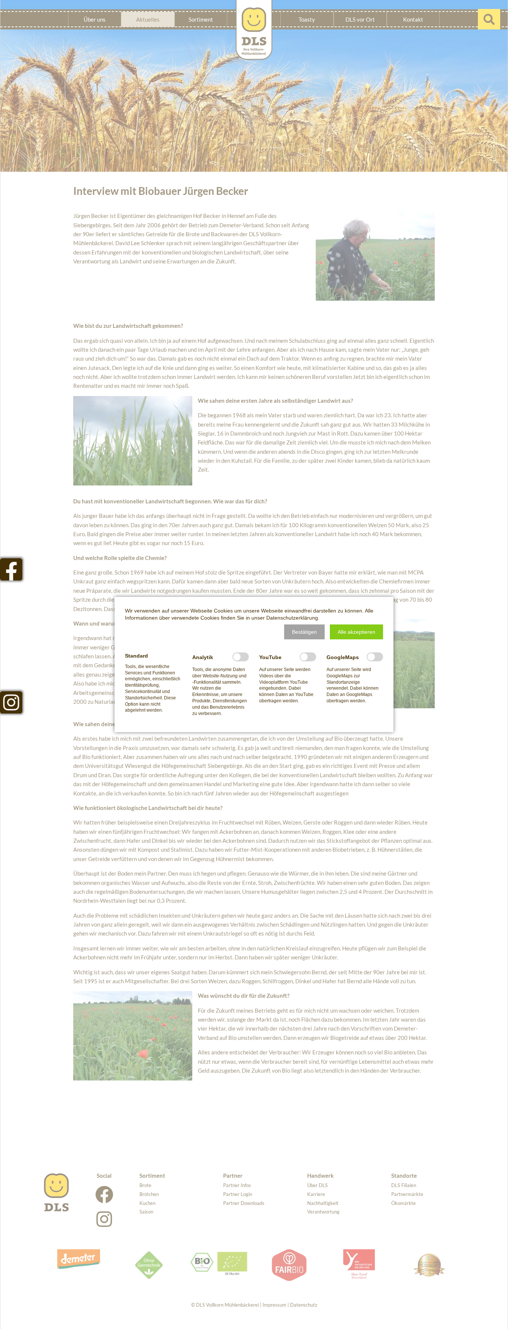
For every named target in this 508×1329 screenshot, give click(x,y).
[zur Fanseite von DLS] (11, 569)
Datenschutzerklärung (292, 618)
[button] (304, 631)
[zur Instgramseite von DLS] (11, 702)
